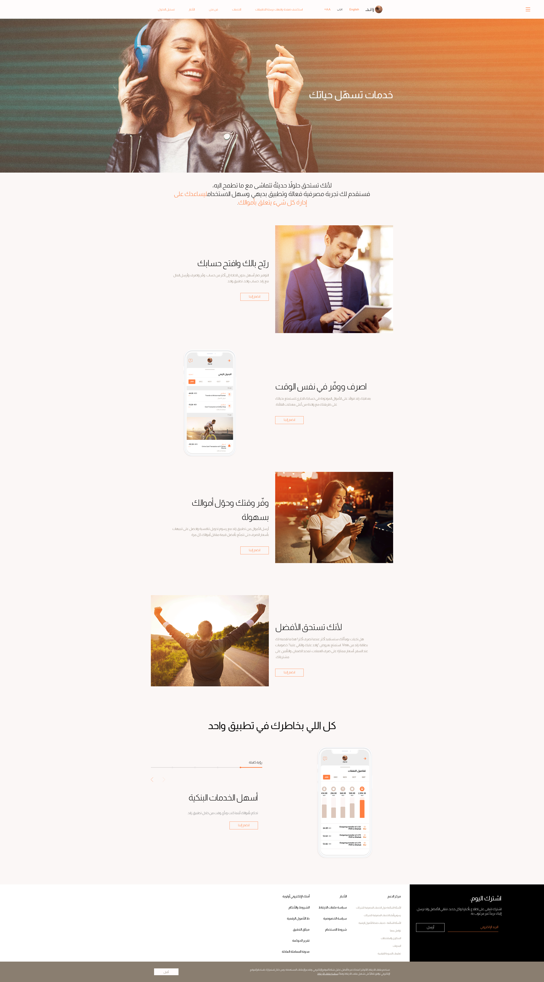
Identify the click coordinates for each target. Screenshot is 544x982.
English (354, 9)
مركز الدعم (394, 896)
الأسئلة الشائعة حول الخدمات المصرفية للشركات (378, 908)
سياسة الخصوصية (335, 918)
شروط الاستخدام (336, 929)
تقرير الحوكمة (301, 940)
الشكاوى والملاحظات (391, 938)
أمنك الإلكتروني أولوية (296, 896)
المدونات (397, 946)
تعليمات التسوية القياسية (389, 953)
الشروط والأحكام (299, 907)
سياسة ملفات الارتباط (327, 974)
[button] (151, 779)
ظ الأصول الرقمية (298, 918)
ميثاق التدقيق (301, 929)
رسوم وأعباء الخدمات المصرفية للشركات (382, 915)
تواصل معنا (395, 930)
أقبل (166, 972)
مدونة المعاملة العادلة (296, 951)
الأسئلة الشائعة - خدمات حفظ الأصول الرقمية (379, 923)
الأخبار (343, 896)
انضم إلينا (254, 296)
